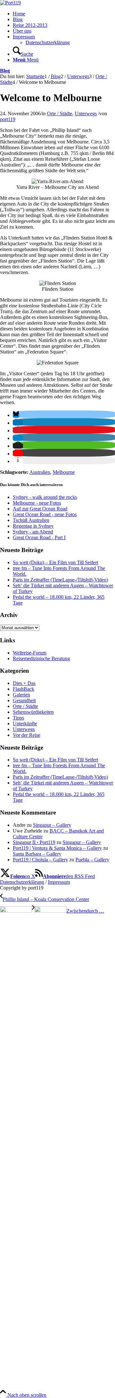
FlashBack (23, 689)
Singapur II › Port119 (34, 842)
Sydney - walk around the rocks (45, 497)
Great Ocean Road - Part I (39, 537)
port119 (7, 119)
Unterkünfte (25, 723)
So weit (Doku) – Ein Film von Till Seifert (55, 562)
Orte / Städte (59, 113)
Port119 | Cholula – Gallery (40, 859)
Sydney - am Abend (33, 531)
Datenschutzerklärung (22, 882)
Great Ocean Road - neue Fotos (45, 514)
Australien (39, 472)
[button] (16, 415)
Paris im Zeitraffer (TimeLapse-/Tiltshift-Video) (60, 579)
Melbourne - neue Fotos (37, 503)
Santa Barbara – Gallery (37, 854)
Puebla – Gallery (92, 859)
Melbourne (64, 472)
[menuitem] (64, 14)
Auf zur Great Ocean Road (40, 508)
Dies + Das (24, 683)
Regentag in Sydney (33, 526)
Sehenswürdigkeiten (33, 712)
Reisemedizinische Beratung (41, 658)
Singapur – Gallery (52, 825)
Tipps (18, 717)
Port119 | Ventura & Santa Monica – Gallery (57, 848)
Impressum (59, 882)
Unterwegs (86, 113)
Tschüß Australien (31, 520)
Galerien (21, 694)
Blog (5, 70)
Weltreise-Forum (29, 652)
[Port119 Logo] (10, 2)
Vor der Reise (26, 735)
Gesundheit (24, 700)
